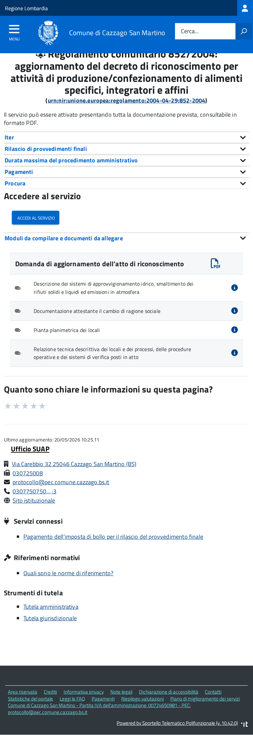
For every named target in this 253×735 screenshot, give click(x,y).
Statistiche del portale (30, 698)
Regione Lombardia (26, 8)
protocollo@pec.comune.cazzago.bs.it (61, 482)
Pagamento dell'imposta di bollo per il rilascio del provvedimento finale (113, 536)
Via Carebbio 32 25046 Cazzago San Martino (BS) (74, 464)
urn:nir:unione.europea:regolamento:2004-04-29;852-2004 (127, 100)
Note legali (121, 692)
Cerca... (190, 31)
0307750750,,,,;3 (34, 491)
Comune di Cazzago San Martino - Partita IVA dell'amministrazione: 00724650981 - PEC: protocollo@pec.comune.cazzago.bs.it (99, 708)
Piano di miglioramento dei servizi (205, 698)
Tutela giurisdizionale (50, 618)
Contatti (213, 692)
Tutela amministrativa (50, 606)
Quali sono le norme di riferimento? (68, 573)
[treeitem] (245, 8)
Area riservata (22, 692)
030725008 (28, 473)
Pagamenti (103, 698)
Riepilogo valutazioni (142, 698)
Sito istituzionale (34, 500)
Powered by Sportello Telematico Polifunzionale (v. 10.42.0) (177, 723)
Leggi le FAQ (72, 698)
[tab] (126, 137)
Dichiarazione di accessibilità (168, 692)
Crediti (50, 692)
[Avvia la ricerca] (244, 31)
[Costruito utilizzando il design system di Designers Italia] (244, 725)
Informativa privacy (84, 692)
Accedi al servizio (35, 217)
